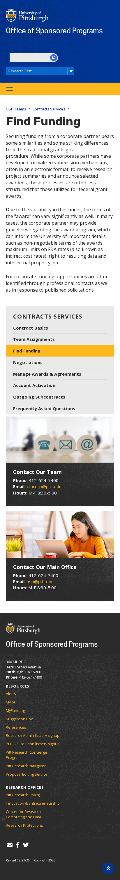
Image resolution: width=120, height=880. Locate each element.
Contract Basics (30, 328)
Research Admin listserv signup (32, 735)
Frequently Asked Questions (44, 408)
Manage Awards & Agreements (47, 374)
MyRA (10, 702)
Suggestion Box (19, 719)
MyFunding (15, 710)
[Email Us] (9, 844)
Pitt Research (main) (23, 794)
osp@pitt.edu (40, 581)
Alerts (11, 693)
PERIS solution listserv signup (33, 743)
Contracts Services (48, 109)
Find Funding (26, 351)
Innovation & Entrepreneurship (33, 803)
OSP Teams (16, 109)
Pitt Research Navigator (26, 765)
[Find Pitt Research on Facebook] (17, 844)
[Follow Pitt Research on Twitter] (25, 844)
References (16, 727)
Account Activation (34, 385)
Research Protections (24, 825)
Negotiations (28, 362)
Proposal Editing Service (26, 774)
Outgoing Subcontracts (39, 397)
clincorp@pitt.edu (44, 486)
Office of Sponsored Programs (54, 30)
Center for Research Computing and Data (23, 814)
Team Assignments (34, 339)
